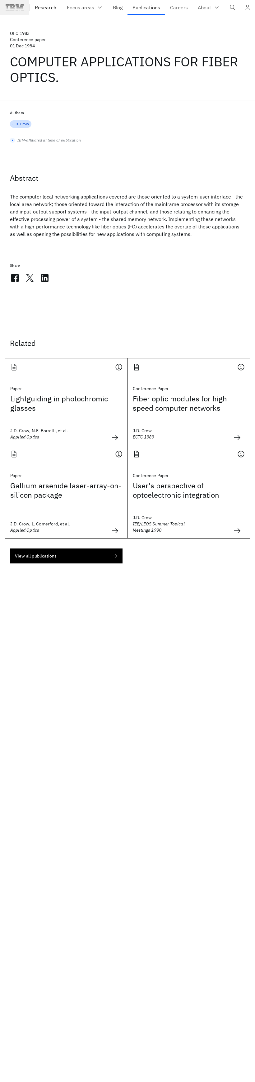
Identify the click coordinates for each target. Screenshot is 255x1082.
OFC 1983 (20, 33)
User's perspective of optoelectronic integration (176, 490)
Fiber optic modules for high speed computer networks (180, 403)
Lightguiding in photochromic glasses (59, 403)
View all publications (36, 556)
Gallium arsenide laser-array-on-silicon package (66, 490)
